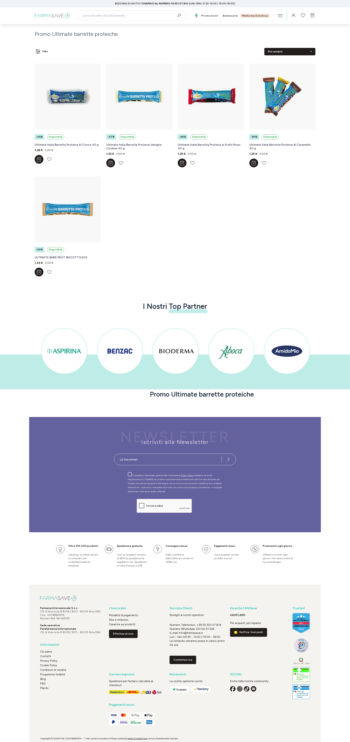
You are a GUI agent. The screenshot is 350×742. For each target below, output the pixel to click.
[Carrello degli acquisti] (312, 16)
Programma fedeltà (52, 674)
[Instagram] (239, 689)
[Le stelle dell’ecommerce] (301, 623)
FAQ (43, 683)
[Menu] (280, 16)
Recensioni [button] (178, 674)
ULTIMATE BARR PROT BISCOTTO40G (61, 257)
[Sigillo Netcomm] (301, 645)
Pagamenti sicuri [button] (121, 705)
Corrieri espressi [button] (121, 674)
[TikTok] (246, 689)
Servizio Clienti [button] (181, 608)
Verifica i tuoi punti (251, 632)
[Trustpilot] (180, 689)
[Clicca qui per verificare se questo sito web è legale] (301, 674)
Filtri (45, 51)
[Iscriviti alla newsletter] (228, 459)
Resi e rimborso (118, 619)
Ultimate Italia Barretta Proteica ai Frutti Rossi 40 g (209, 146)
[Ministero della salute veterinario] (301, 691)
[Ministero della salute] (301, 661)
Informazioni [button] (49, 645)
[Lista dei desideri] (303, 16)
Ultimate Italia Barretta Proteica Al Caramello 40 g (280, 146)
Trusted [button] (298, 608)
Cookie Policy (48, 665)
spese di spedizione (137, 738)
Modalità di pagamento (123, 615)
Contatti (45, 656)
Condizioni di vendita (53, 670)
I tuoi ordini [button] (117, 608)
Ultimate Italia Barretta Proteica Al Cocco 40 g (67, 144)
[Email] (253, 689)
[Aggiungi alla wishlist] (49, 159)
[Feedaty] (201, 689)
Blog (43, 679)
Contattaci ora (183, 659)
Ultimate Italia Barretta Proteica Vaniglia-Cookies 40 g (134, 146)
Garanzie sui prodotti (122, 624)
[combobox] (128, 15)
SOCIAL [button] (236, 674)
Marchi (44, 688)
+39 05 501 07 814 (209, 625)
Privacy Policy (187, 475)
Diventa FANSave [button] (243, 608)
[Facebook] (233, 689)
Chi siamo (46, 651)
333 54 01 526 (205, 629)
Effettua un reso (123, 633)
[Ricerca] (180, 15)
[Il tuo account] (293, 15)
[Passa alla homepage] (52, 15)
